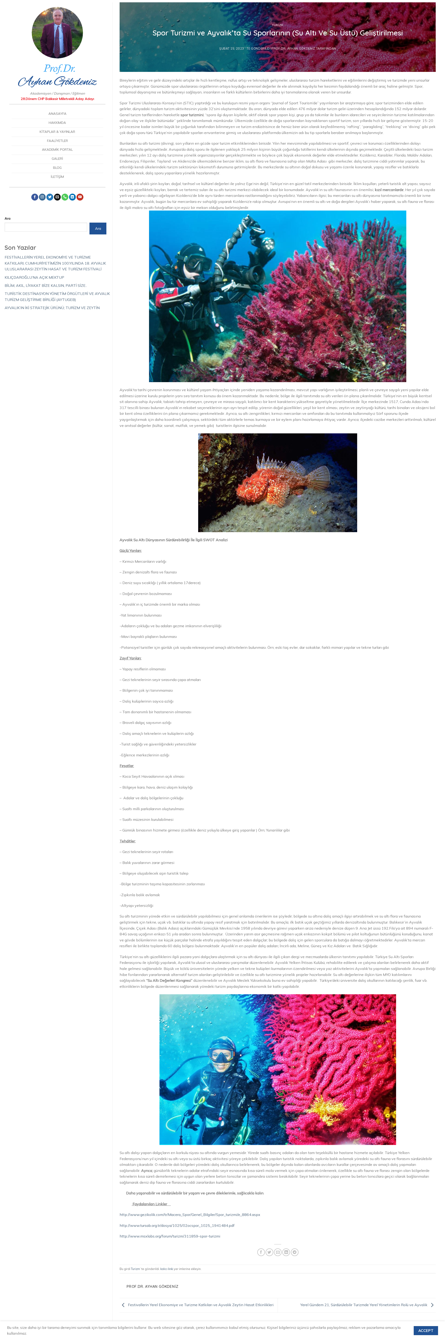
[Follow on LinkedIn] (72, 197)
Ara (7, 218)
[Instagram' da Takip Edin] (42, 197)
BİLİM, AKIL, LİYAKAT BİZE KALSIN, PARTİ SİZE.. (46, 285)
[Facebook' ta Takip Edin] (34, 197)
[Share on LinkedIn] (286, 1252)
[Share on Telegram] (295, 1252)
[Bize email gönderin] (57, 197)
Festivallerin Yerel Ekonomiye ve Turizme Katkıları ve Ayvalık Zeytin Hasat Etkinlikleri (200, 1305)
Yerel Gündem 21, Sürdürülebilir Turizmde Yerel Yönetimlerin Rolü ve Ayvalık (364, 1305)
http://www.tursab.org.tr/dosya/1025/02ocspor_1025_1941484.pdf (177, 1225)
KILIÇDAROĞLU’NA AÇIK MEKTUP (34, 277)
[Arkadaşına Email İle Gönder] (278, 1252)
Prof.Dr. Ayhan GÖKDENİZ (293, 48)
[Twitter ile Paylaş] (269, 1252)
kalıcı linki (166, 1269)
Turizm (277, 25)
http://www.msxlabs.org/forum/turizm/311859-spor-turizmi (170, 1236)
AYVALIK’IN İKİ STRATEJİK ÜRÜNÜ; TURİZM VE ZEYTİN (52, 307)
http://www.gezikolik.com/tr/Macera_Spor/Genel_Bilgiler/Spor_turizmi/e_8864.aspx (190, 1214)
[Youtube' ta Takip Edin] (79, 197)
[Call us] (64, 197)
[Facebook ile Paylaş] (261, 1252)
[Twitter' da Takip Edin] (49, 197)
